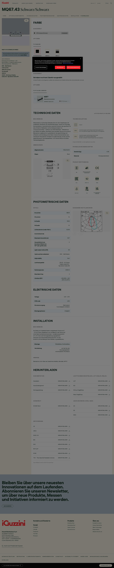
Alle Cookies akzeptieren (73, 67)
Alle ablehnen (60, 67)
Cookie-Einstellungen (41, 67)
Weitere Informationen (68, 63)
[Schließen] (80, 58)
